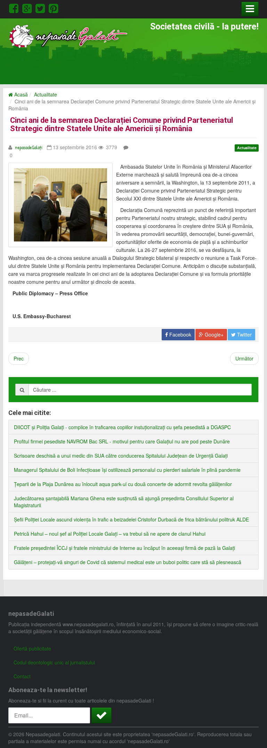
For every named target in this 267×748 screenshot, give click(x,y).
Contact (22, 676)
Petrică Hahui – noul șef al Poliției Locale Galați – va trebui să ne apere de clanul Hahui (109, 533)
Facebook (179, 334)
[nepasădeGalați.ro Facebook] (15, 7)
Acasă (20, 94)
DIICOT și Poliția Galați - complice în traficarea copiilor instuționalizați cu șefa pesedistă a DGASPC (122, 427)
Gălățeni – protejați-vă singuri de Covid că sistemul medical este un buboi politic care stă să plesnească (127, 562)
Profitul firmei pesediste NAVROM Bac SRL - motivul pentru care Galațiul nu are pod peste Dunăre (122, 441)
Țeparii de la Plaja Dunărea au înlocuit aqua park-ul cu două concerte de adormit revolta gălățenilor (123, 484)
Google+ (213, 334)
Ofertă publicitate (32, 648)
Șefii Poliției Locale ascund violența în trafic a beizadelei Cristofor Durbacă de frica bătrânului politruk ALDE (131, 519)
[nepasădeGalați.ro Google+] (28, 7)
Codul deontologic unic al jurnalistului (54, 662)
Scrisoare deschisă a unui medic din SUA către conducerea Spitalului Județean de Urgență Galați (121, 455)
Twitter (244, 334)
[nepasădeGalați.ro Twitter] (41, 7)
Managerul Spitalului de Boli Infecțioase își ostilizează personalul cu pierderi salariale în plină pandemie (127, 469)
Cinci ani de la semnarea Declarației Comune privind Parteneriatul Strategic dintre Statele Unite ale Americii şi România (121, 124)
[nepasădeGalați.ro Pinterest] (53, 7)
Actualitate (45, 94)
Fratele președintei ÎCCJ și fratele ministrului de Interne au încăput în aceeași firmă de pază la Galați (124, 547)
